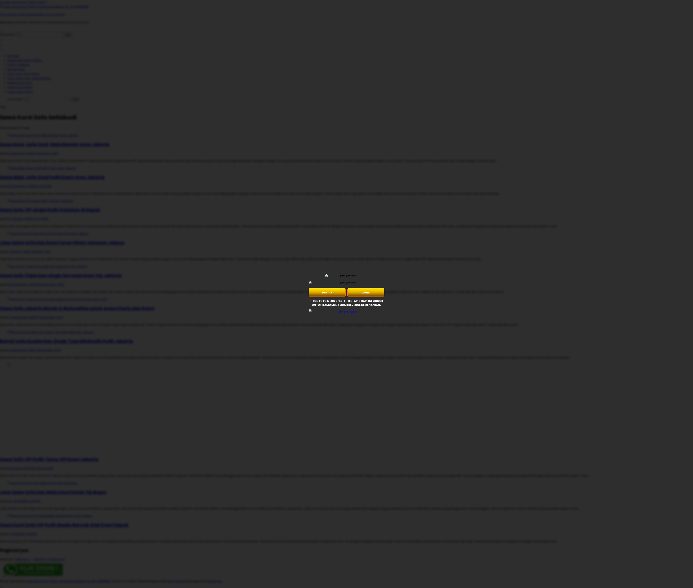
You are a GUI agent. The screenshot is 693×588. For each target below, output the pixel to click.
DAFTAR (327, 292)
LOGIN (365, 292)
